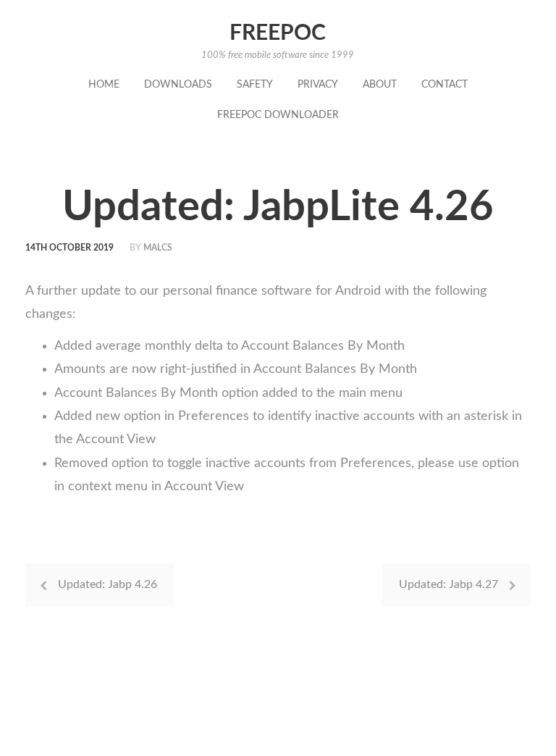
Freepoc (277, 33)
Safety (255, 85)
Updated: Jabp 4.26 (107, 584)
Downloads (178, 85)
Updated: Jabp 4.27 (448, 584)
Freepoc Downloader (278, 115)
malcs (157, 247)
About (380, 85)
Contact (444, 85)
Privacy (318, 85)
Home (103, 85)
